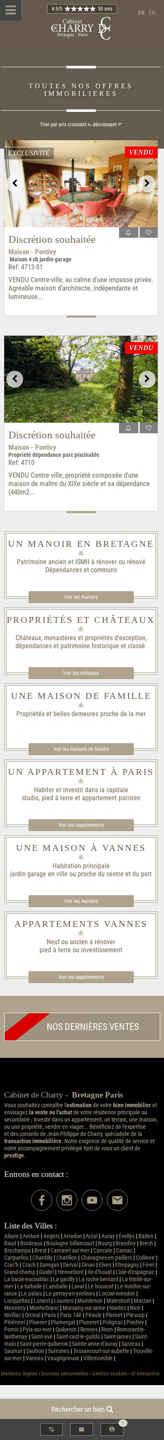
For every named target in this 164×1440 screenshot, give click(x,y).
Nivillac (12, 1315)
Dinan (88, 1265)
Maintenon (90, 1300)
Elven (105, 1265)
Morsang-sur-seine (84, 1308)
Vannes (34, 1358)
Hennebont (71, 1272)
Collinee (145, 1257)
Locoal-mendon (117, 1293)
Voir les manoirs (81, 597)
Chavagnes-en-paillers (106, 1257)
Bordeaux (31, 1243)
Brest (40, 1250)
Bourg (105, 1243)
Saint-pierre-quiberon (44, 1344)
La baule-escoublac (26, 1279)
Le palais (31, 1293)
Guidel (46, 1272)
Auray (108, 1236)
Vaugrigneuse (63, 1358)
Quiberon (66, 1329)
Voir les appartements (81, 825)
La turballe (29, 1286)
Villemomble (98, 1358)
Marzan (142, 1300)
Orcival (32, 1315)
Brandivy (126, 1243)
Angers (51, 1236)
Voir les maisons (81, 901)
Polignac (113, 1322)
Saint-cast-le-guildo (78, 1336)
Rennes (89, 1329)
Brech (146, 1243)
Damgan (49, 1265)
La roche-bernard (98, 1279)
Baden (145, 1236)
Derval (70, 1265)
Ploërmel (14, 1322)
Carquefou (16, 1257)
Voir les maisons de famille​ (81, 749)
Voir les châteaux (81, 673)
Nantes (117, 1308)
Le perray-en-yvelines (70, 1293)
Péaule (93, 1315)
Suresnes (58, 1351)
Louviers (64, 1300)
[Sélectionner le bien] (149, 232)
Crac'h (11, 1265)
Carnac (124, 1250)
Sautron (35, 1351)
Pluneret (89, 1322)
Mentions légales (19, 1373)
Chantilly (42, 1257)
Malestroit (118, 1300)
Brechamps (17, 1250)
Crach (29, 1265)
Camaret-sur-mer (70, 1250)
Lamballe (57, 1286)
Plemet (114, 1315)
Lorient (42, 1300)
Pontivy (135, 1322)
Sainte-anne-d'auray (95, 1344)
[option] (81, 183)
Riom (107, 1329)
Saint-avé (42, 1336)
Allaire (11, 1236)
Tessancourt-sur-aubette (101, 1351)
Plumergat (63, 1322)
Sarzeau (131, 1344)
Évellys (127, 1236)
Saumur (13, 1351)
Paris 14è (71, 1315)
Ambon (31, 1236)
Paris (50, 1315)
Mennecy (15, 1308)
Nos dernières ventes (93, 1027)
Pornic (11, 1329)
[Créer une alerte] (129, 232)
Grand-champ (19, 1272)
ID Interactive (145, 1373)
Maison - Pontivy (32, 251)
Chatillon (66, 1257)
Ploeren (38, 1322)
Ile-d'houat (99, 1272)
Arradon (72, 1236)
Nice (135, 1308)
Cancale (102, 1250)
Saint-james (117, 1336)
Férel (148, 1265)
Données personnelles (64, 1373)
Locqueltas (17, 1300)
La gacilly (64, 1279)
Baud (10, 1243)
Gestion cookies (109, 1373)
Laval (77, 1286)
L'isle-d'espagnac (135, 1272)
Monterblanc (44, 1308)
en (152, 12)
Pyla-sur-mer (37, 1329)
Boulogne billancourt (70, 1243)
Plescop (135, 1315)
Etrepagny (127, 1265)
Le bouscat (101, 1286)
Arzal (92, 1236)
